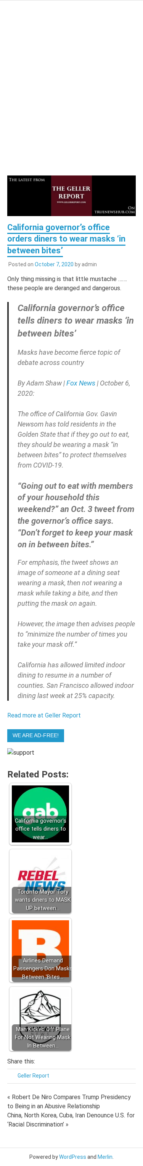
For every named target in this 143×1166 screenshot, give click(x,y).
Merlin (105, 1157)
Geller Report (33, 1076)
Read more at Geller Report (44, 715)
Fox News (80, 383)
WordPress (72, 1157)
